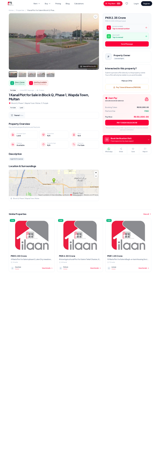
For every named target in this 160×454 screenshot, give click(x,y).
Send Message (127, 44)
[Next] (95, 41)
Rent (35, 3)
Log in (136, 3)
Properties (20, 10)
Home (11, 10)
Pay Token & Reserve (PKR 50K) (128, 87)
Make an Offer (127, 81)
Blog (68, 3)
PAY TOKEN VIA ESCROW (127, 123)
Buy (46, 3)
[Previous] (12, 41)
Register (146, 3)
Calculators (79, 3)
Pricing (58, 3)
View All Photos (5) (89, 66)
